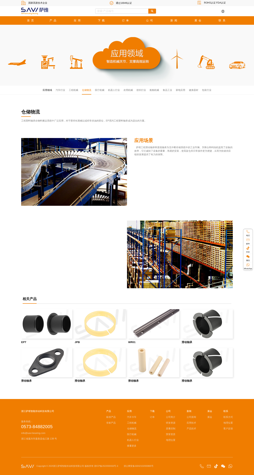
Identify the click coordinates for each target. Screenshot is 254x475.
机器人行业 (114, 90)
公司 (150, 20)
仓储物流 (86, 90)
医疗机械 (99, 90)
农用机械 (128, 90)
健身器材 (193, 90)
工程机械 (73, 90)
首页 (31, 20)
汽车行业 (60, 90)
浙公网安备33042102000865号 (138, 466)
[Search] (152, 11)
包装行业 (206, 90)
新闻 (174, 20)
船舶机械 (154, 90)
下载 (102, 20)
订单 (126, 20)
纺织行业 (141, 90)
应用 (78, 20)
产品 (54, 20)
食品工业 (167, 90)
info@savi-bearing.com (33, 433)
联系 (223, 20)
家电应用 (180, 90)
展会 (198, 20)
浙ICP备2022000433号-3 (106, 466)
